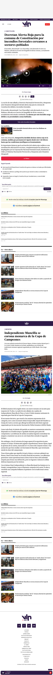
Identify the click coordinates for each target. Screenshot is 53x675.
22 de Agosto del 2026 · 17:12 (10, 351)
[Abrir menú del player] (50, 669)
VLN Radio (27, 398)
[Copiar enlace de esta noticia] (28, 96)
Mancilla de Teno (24, 19)
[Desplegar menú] (3, 24)
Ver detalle (49, 191)
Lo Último (26, 158)
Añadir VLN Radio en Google (27, 99)
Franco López (27, 92)
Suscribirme (47, 188)
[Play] (50, 673)
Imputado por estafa (5, 19)
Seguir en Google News (23, 351)
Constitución (9, 31)
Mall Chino (15, 19)
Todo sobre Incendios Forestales (26, 122)
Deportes (8, 329)
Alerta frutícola (34, 19)
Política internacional (45, 19)
